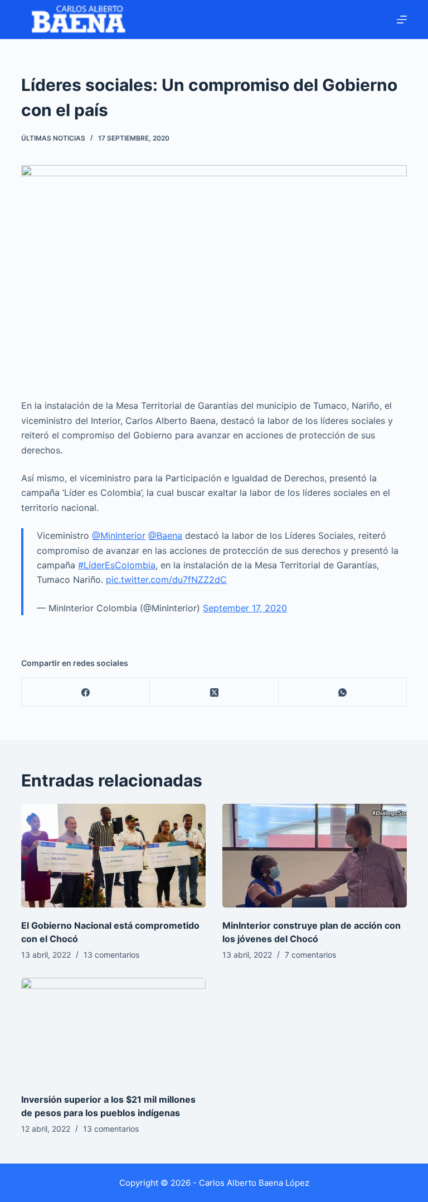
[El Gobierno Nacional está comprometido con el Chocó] (113, 855)
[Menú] (402, 20)
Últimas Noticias (53, 138)
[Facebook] (86, 692)
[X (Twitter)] (214, 692)
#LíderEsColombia (116, 565)
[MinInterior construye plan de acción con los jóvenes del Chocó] (314, 855)
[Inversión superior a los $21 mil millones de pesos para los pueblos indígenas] (113, 1030)
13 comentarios (111, 954)
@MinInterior (118, 535)
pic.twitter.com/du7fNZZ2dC (166, 579)
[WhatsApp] (343, 692)
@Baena (165, 535)
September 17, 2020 (245, 608)
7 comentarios (310, 954)
